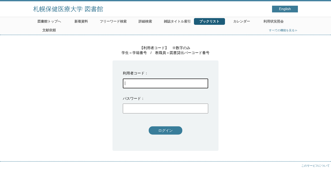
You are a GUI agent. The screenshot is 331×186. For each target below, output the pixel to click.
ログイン (165, 130)
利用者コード (134, 73)
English (285, 9)
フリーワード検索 (113, 21)
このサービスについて (315, 165)
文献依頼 (49, 30)
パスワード (132, 98)
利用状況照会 (274, 21)
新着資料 (81, 21)
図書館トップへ (49, 21)
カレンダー (241, 21)
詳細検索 (145, 21)
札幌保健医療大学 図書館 (68, 8)
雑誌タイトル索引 (177, 21)
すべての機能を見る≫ (283, 30)
